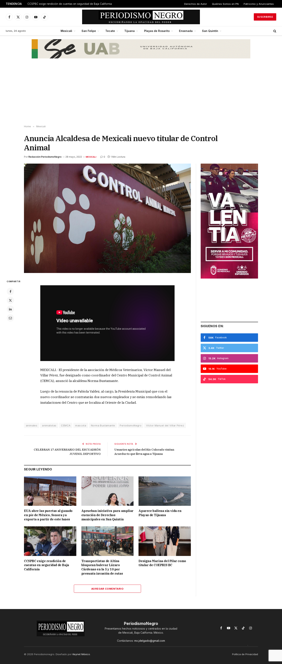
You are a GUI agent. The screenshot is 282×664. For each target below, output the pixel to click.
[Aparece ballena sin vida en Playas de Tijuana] (165, 491)
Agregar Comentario (107, 588)
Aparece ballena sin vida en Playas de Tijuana (160, 513)
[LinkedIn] (10, 309)
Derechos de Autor (195, 3)
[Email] (10, 318)
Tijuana (129, 30)
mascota (80, 425)
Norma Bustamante (103, 425)
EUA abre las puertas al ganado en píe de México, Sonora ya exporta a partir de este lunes (48, 515)
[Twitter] (10, 300)
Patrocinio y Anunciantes (259, 3)
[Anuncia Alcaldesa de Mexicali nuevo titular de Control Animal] (107, 218)
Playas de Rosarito (157, 30)
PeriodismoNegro (130, 425)
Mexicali (66, 30)
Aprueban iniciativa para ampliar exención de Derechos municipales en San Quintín (107, 515)
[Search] (274, 31)
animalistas (49, 425)
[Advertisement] (141, 94)
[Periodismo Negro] (141, 17)
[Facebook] (10, 291)
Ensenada (186, 30)
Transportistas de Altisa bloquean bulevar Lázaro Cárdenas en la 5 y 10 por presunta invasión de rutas (102, 567)
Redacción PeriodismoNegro (45, 156)
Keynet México (81, 654)
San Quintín (210, 30)
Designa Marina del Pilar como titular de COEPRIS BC (162, 563)
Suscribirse (265, 16)
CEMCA (65, 425)
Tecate (110, 30)
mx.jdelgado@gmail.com (149, 640)
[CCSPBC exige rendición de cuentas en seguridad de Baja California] (50, 541)
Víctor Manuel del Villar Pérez (165, 425)
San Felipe (89, 30)
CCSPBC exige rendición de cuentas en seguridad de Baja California (69, 3)
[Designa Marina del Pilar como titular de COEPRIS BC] (165, 541)
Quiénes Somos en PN (225, 3)
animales (31, 425)
